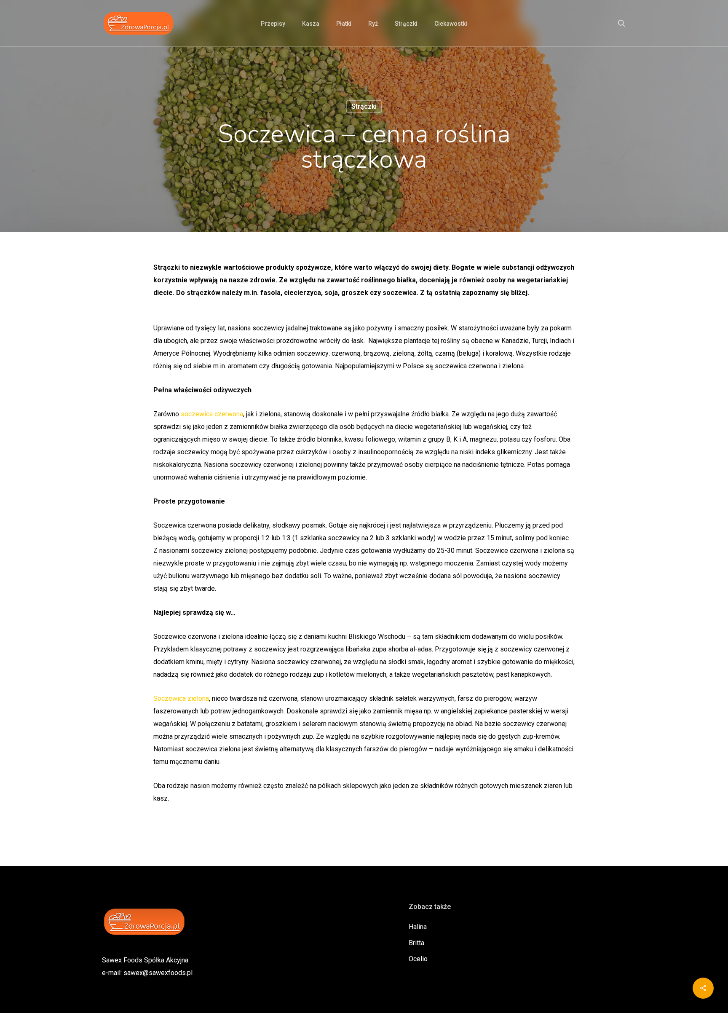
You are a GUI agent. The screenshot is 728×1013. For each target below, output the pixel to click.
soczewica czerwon (210, 414)
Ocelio (418, 959)
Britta (416, 943)
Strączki (364, 106)
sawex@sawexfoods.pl (158, 973)
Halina (418, 927)
